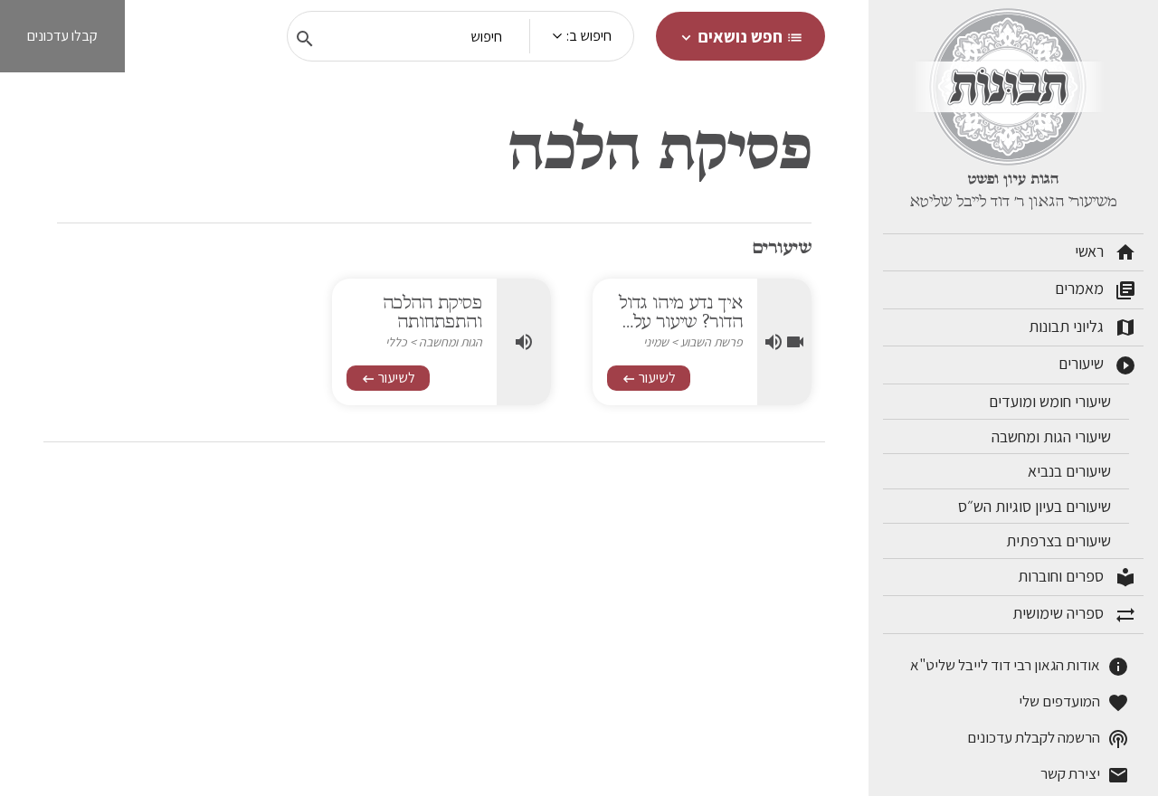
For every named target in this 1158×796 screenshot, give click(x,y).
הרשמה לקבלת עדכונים (1048, 738)
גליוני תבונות (1082, 327)
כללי (396, 342)
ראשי (1105, 252)
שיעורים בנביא (1071, 470)
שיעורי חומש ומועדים (1052, 401)
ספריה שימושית (1074, 614)
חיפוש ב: (589, 35)
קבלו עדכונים (62, 35)
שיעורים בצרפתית (1060, 540)
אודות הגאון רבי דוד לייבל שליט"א (1019, 666)
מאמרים (1095, 289)
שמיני (656, 342)
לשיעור (649, 377)
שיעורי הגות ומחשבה (1053, 436)
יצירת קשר (1084, 774)
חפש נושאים (740, 36)
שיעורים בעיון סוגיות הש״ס (1036, 506)
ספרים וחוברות (1077, 577)
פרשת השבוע (711, 342)
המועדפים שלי (1074, 702)
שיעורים (1097, 364)
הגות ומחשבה (450, 342)
